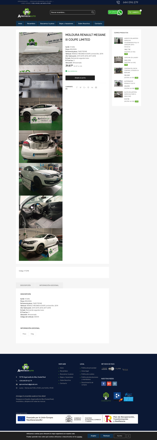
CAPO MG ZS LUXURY (131, 57)
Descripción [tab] (25, 285)
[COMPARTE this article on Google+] (84, 87)
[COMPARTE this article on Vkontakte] (91, 87)
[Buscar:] (72, 12)
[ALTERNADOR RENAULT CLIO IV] (118, 83)
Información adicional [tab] (49, 285)
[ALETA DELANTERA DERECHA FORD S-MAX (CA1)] (118, 94)
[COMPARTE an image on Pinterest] (88, 87)
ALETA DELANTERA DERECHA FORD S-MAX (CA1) (130, 94)
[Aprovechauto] (25, 12)
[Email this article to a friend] (95, 87)
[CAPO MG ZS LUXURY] (118, 60)
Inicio (20, 24)
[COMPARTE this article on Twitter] (80, 87)
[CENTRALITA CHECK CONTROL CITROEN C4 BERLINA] (118, 70)
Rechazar (106, 436)
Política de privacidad (88, 368)
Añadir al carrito (80, 78)
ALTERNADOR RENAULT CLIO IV (129, 82)
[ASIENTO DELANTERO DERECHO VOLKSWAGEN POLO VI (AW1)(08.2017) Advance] (118, 40)
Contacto (98, 24)
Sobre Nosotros (84, 24)
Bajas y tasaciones (66, 24)
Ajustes (119, 436)
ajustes (79, 437)
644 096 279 (130, 2)
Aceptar (93, 436)
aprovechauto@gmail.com (28, 384)
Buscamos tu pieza (47, 24)
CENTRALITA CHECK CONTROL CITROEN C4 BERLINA (131, 70)
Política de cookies (87, 374)
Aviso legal (85, 371)
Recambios (31, 24)
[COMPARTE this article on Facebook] (76, 87)
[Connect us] (103, 383)
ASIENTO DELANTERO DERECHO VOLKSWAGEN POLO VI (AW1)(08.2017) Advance (131, 42)
